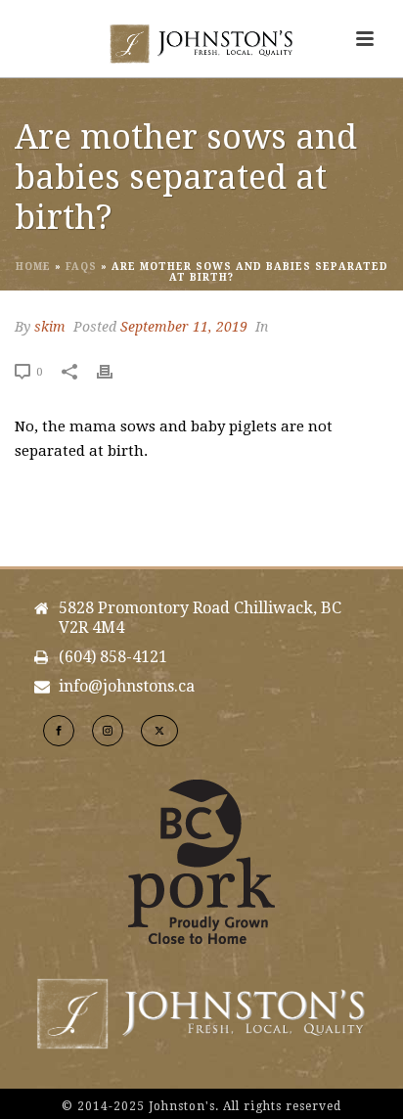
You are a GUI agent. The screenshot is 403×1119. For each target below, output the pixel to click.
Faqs (81, 266)
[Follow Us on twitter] (159, 730)
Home (33, 266)
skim (50, 327)
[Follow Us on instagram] (107, 730)
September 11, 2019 (183, 327)
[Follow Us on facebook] (58, 730)
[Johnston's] (201, 44)
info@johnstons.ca (127, 686)
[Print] (114, 371)
